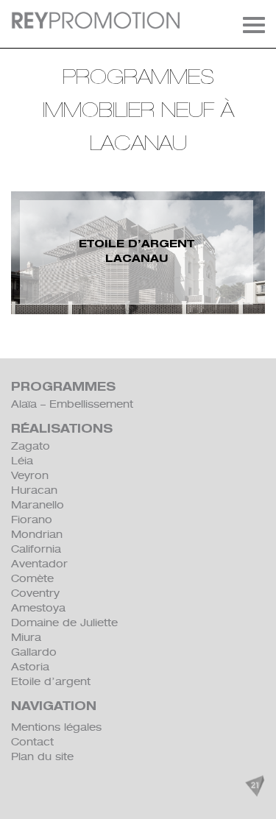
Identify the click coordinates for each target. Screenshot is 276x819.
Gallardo (34, 652)
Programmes (63, 388)
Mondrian (37, 534)
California (36, 549)
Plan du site (42, 756)
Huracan (34, 490)
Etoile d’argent (51, 681)
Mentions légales (56, 727)
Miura (26, 637)
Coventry (35, 593)
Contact (32, 742)
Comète (32, 578)
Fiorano (31, 519)
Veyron (30, 475)
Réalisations (62, 430)
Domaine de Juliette (64, 622)
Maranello (37, 505)
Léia (22, 461)
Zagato (30, 446)
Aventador (39, 564)
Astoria (30, 667)
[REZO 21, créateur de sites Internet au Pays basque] (254, 786)
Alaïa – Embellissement (72, 404)
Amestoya (38, 608)
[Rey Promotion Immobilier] (95, 20)
